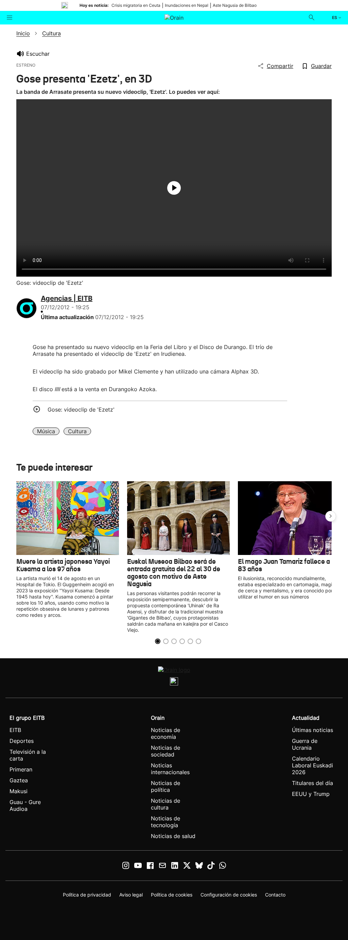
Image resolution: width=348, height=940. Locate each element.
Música (46, 431)
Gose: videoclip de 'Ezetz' (81, 409)
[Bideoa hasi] (174, 188)
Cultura (77, 431)
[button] (330, 516)
